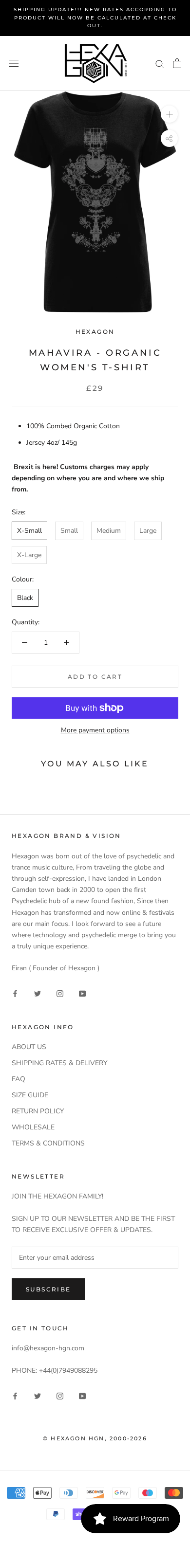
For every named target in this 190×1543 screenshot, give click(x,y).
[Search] (159, 63)
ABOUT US (29, 1047)
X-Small (29, 530)
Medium (108, 530)
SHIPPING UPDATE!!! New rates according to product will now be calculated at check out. (95, 17)
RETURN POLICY (38, 1111)
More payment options (95, 730)
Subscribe (48, 1289)
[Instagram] (60, 993)
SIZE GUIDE (30, 1095)
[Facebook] (15, 993)
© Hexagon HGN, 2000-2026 (95, 1438)
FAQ (18, 1079)
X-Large (29, 555)
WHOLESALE (33, 1127)
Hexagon (95, 331)
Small (69, 530)
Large (147, 530)
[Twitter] (37, 993)
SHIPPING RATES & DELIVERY (59, 1063)
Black (25, 597)
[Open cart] (177, 63)
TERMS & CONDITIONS (48, 1143)
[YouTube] (82, 993)
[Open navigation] (14, 63)
